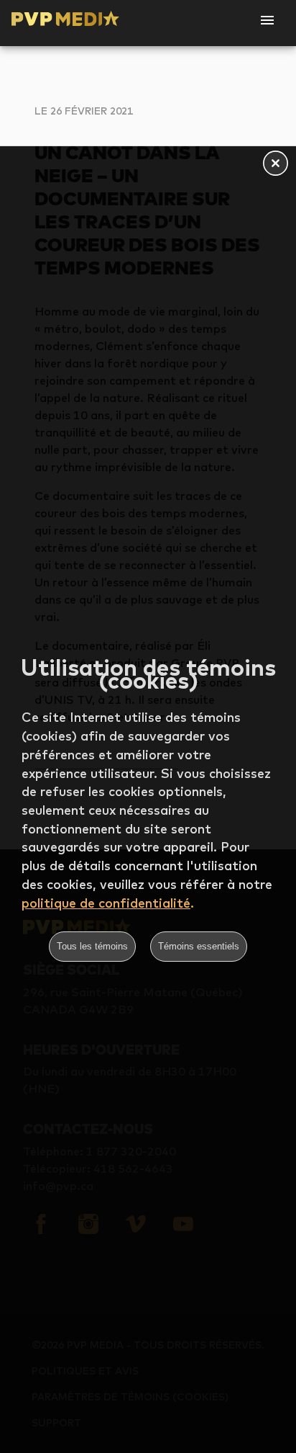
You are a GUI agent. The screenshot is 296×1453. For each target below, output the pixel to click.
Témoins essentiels (198, 946)
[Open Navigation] (267, 20)
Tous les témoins (92, 946)
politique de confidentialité (106, 903)
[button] (275, 164)
